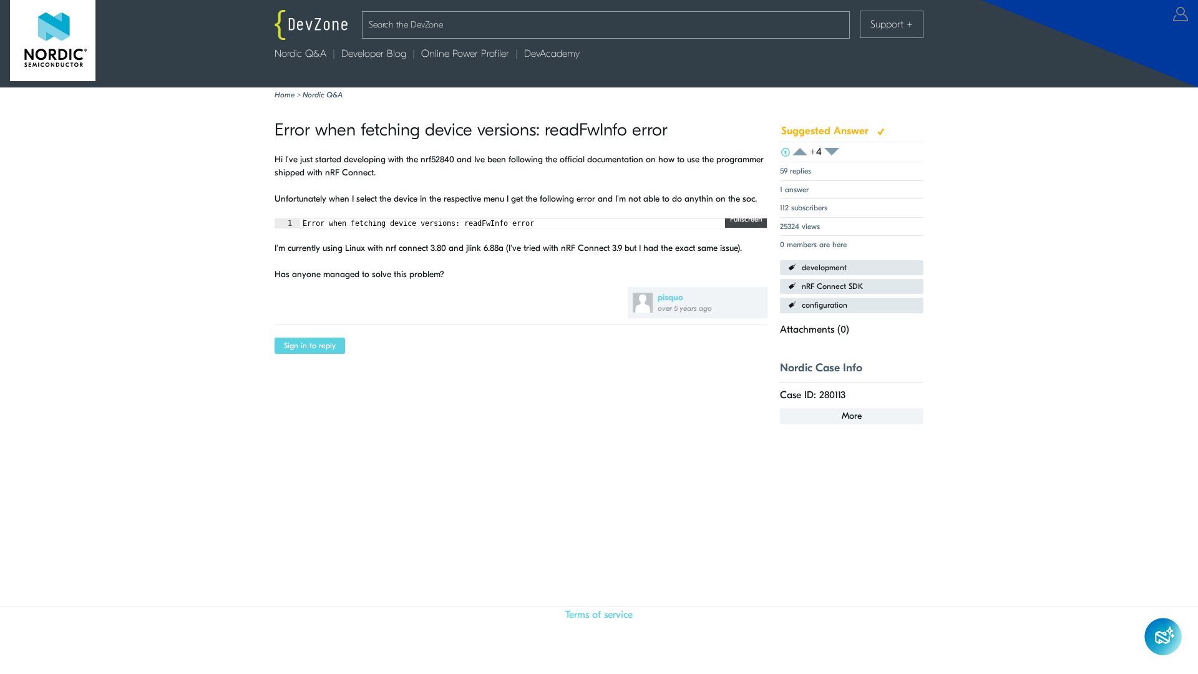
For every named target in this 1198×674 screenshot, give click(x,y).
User (1180, 14)
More (852, 416)
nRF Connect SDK (832, 286)
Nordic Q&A (300, 53)
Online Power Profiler (465, 53)
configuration (824, 305)
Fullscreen (746, 219)
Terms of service (599, 614)
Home (285, 94)
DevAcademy (552, 53)
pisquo (670, 297)
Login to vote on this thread (803, 152)
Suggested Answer (826, 131)
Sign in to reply (310, 345)
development (824, 267)
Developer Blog (373, 53)
